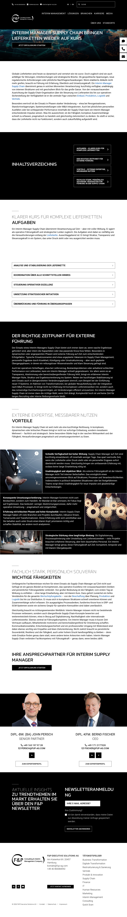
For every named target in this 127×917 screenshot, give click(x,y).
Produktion (90, 95)
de (68, 4)
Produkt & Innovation (93, 874)
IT (83, 886)
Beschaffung (78, 596)
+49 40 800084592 (19, 4)
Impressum (63, 904)
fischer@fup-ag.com (97, 748)
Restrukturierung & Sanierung (97, 867)
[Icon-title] (13, 886)
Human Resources (91, 889)
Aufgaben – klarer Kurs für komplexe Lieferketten (90, 149)
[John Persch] (32, 708)
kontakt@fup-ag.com (49, 4)
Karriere (99, 13)
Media (109, 13)
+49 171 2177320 (97, 745)
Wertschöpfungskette (51, 596)
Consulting (88, 901)
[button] (63, 265)
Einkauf (80, 95)
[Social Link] (32, 755)
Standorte (109, 23)
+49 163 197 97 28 (33, 745)
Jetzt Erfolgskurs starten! (31, 45)
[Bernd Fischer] (95, 708)
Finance (86, 882)
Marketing (87, 893)
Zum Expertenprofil (32, 764)
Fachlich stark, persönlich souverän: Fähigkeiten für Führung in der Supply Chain (91, 182)
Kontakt (42, 904)
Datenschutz (52, 904)
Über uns (96, 23)
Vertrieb (16, 99)
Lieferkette (52, 235)
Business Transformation (95, 860)
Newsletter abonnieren (78, 829)
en (73, 4)
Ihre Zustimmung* (73, 810)
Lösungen (73, 13)
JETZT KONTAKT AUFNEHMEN (60, 886)
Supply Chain (89, 878)
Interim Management (54, 13)
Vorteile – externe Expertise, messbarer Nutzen (91, 170)
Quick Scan (88, 904)
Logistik (101, 95)
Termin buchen (34, 4)
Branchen (86, 13)
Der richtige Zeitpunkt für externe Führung (90, 160)
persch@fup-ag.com (33, 748)
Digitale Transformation (94, 863)
